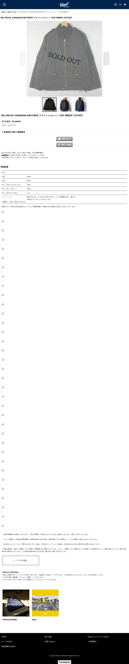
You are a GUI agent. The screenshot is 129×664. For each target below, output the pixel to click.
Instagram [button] (65, 662)
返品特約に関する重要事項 (14, 132)
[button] (23, 58)
